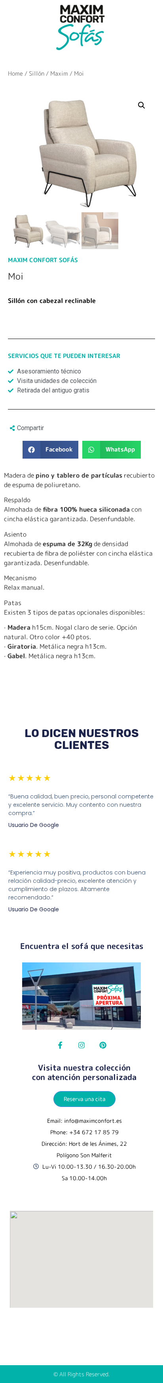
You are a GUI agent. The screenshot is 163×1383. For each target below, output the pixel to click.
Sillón (36, 73)
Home (15, 73)
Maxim (59, 73)
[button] (51, 450)
